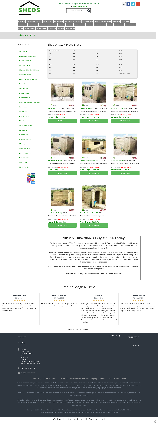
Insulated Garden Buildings (28, 79)
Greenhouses (24, 158)
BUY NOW (63, 121)
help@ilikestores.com (28, 373)
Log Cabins (23, 107)
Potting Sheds (24, 93)
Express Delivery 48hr (54, 50)
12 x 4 (120, 53)
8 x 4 (97, 50)
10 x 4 (97, 64)
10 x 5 (32, 35)
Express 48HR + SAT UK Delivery (30, 70)
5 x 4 (50, 73)
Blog (39, 379)
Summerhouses (25, 98)
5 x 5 (50, 76)
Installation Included (124, 73)
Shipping (94, 379)
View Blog (136, 345)
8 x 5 (97, 53)
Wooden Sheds (25, 65)
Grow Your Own (25, 167)
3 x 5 (50, 59)
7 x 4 (74, 67)
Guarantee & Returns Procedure (78, 379)
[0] (124, 8)
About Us (47, 379)
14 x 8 (120, 70)
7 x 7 (74, 76)
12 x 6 (120, 56)
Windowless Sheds (26, 125)
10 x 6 (97, 73)
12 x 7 (120, 59)
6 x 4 (74, 56)
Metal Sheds (24, 84)
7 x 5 (74, 70)
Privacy (116, 379)
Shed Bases (23, 162)
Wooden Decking (25, 116)
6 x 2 (74, 50)
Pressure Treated (25, 75)
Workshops (23, 51)
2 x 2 (50, 53)
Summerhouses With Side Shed (30, 102)
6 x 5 (74, 59)
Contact (123, 379)
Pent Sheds (23, 121)
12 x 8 (120, 62)
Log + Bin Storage (25, 153)
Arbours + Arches (25, 148)
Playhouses (23, 112)
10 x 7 (97, 70)
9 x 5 (97, 62)
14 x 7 (120, 67)
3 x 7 (50, 64)
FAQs (109, 379)
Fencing (22, 144)
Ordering (102, 379)
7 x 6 (74, 73)
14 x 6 (120, 64)
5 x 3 (50, 70)
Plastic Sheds (24, 88)
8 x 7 (97, 59)
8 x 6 (97, 56)
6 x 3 (74, 53)
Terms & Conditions (58, 379)
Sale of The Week (25, 61)
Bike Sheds (23, 35)
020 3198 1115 (80, 6)
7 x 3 (74, 64)
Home (34, 379)
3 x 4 (50, 56)
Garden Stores (24, 135)
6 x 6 (74, 62)
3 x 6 (50, 62)
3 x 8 (50, 67)
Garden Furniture (25, 139)
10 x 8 (120, 50)
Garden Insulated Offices (27, 56)
